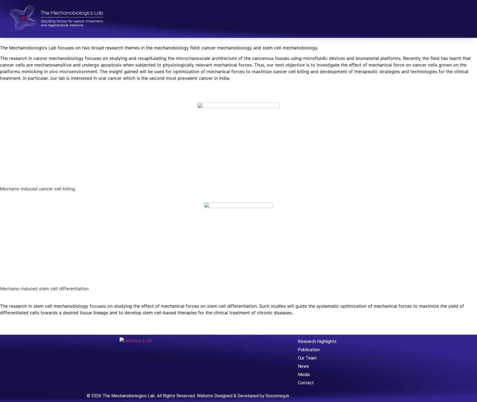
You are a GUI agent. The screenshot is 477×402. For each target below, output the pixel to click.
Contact (306, 382)
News (303, 366)
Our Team (307, 358)
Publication (309, 349)
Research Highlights (317, 341)
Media (304, 374)
